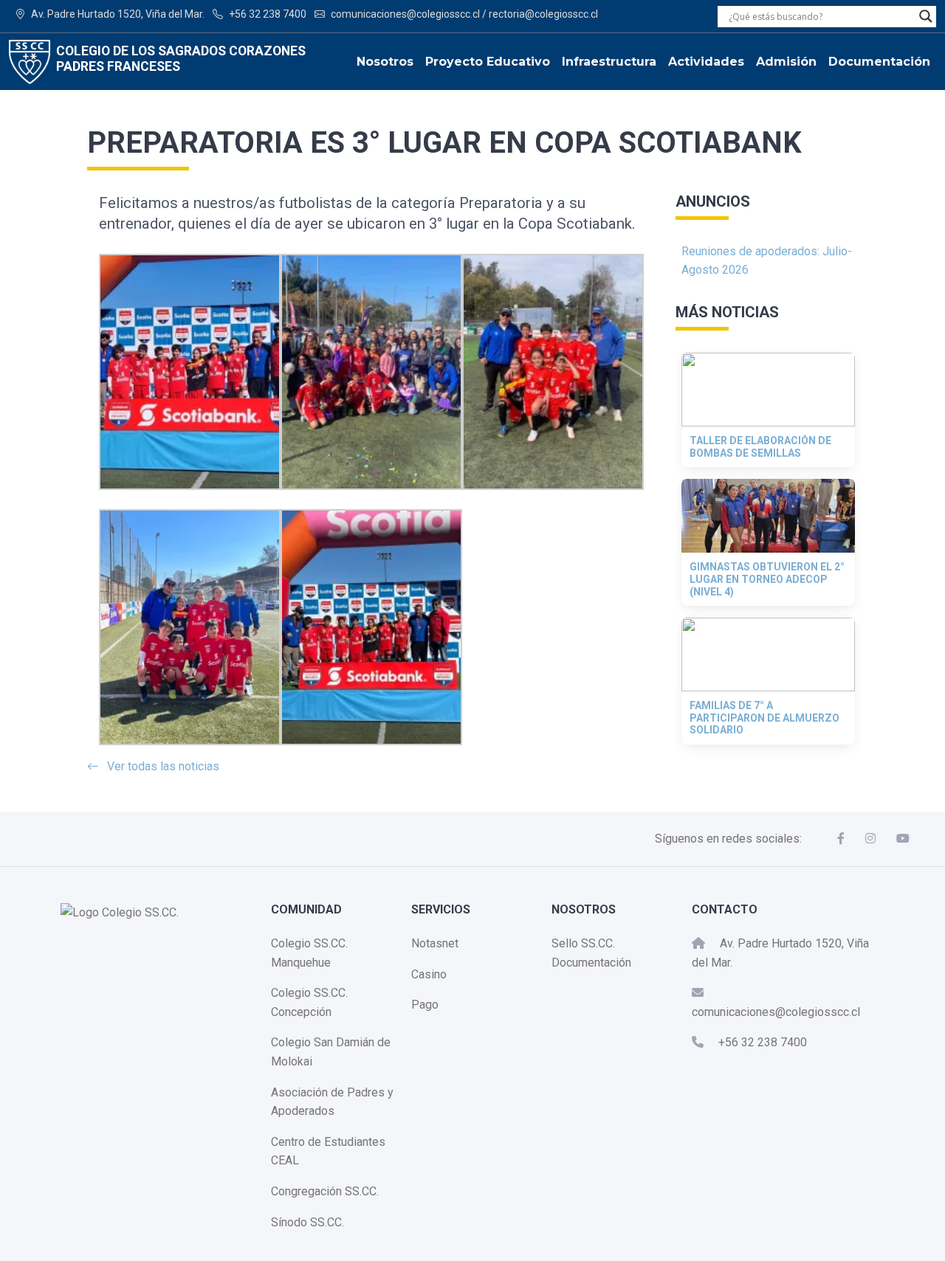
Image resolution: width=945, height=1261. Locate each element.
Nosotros (385, 62)
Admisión (786, 62)
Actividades (706, 62)
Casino (429, 974)
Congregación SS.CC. (325, 1191)
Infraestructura (609, 62)
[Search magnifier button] (925, 16)
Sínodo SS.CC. (307, 1222)
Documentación (879, 62)
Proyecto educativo (487, 62)
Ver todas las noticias (163, 766)
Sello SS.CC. (583, 943)
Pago (425, 1005)
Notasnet (434, 943)
